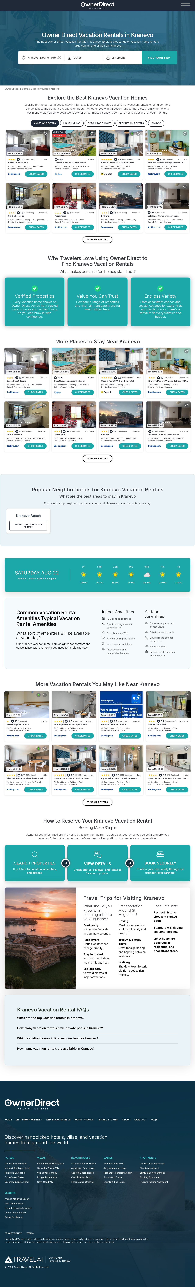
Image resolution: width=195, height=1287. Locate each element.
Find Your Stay (159, 57)
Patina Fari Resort (14, 1217)
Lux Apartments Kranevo (113, 724)
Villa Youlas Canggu (47, 1172)
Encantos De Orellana (82, 1182)
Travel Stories (108, 1119)
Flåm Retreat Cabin (113, 1163)
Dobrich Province (15, 169)
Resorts (10, 1193)
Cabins (108, 1158)
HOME (8, 1119)
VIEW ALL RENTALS (97, 239)
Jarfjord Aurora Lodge (114, 1168)
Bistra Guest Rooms (18, 162)
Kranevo (28, 169)
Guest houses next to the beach (70, 162)
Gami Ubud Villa (45, 1182)
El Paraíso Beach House (83, 1163)
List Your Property (29, 1119)
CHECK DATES (36, 174)
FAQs (154, 1119)
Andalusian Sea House (82, 1168)
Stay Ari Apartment (149, 1168)
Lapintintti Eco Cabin (114, 1182)
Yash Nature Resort (14, 1203)
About (126, 1119)
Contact (140, 1119)
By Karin (105, 216)
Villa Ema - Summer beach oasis (163, 216)
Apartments (148, 1158)
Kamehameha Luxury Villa (50, 1163)
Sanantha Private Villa (48, 1168)
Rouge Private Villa (47, 1177)
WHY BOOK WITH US (58, 1119)
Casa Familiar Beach (81, 1177)
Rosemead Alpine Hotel (17, 1182)
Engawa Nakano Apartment (154, 1182)
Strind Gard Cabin (112, 1177)
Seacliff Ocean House (82, 1172)
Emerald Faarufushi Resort (18, 1208)
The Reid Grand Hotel (16, 1163)
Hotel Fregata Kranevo (18, 724)
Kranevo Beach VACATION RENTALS (28, 525)
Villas (41, 1158)
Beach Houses (80, 1158)
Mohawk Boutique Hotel (17, 1168)
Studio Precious (16, 216)
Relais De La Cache (15, 1172)
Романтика (60, 216)
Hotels (9, 1158)
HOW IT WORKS (84, 1119)
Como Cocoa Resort (15, 1212)
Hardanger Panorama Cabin (117, 1172)
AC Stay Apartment (150, 1177)
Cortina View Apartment (152, 1163)
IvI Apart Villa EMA (157, 724)
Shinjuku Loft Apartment (152, 1172)
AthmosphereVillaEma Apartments (70, 724)
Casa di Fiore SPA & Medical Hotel (117, 162)
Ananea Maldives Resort (17, 1198)
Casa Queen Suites (14, 1177)
